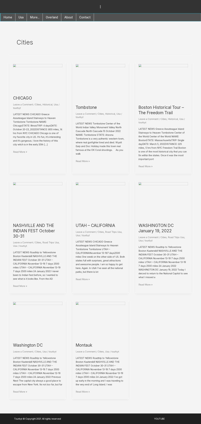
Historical (47, 104)
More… (34, 17)
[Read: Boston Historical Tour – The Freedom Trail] (163, 82)
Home (7, 17)
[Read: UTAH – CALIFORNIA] (100, 200)
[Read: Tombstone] (100, 82)
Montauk (84, 345)
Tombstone (86, 107)
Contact (85, 17)
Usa (21, 17)
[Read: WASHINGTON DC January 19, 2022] (163, 200)
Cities (38, 104)
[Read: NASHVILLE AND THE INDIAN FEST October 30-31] (37, 200)
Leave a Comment (23, 104)
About (68, 17)
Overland (52, 17)
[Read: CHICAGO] (37, 77)
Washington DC (28, 345)
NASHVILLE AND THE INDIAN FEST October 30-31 (34, 231)
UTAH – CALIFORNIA (95, 225)
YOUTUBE (159, 418)
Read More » (20, 151)
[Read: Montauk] (100, 320)
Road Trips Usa (50, 242)
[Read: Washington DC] (37, 320)
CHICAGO (22, 98)
